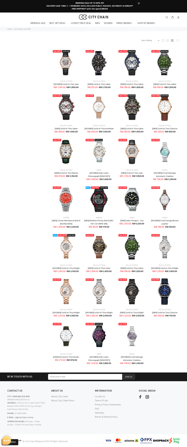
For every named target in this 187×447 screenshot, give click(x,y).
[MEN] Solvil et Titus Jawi (132, 173)
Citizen (66, 217)
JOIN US (128, 377)
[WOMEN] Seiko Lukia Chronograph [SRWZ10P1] (99, 174)
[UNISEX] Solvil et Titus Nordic (66, 357)
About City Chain (59, 397)
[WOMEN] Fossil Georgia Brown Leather (165, 222)
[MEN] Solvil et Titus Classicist (165, 128)
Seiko (99, 170)
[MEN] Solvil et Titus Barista (66, 173)
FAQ (97, 409)
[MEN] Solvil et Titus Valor (99, 268)
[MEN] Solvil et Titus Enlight (132, 312)
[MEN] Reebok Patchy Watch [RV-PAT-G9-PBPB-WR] (99, 222)
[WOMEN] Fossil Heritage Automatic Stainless (165, 174)
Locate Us (100, 397)
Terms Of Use (101, 401)
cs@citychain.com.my (23, 417)
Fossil (165, 170)
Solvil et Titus (66, 81)
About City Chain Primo (62, 401)
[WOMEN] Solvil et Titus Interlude (99, 128)
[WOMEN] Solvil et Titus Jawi (66, 84)
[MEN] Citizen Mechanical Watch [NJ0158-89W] (66, 222)
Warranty (99, 413)
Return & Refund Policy (106, 417)
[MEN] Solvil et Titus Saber (99, 84)
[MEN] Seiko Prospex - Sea (131, 220)
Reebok (99, 217)
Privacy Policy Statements (108, 405)
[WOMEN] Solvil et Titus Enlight (66, 268)
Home (9, 29)
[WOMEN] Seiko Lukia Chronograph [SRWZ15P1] (99, 358)
